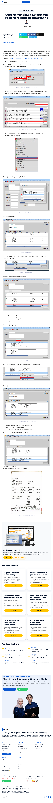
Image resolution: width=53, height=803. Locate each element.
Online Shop (21, 754)
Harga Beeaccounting (6, 744)
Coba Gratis (8, 557)
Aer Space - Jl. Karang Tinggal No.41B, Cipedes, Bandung (16, 788)
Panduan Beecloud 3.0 (6, 763)
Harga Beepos (5, 748)
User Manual (4, 766)
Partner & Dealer (22, 766)
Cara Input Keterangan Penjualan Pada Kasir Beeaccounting (25, 58)
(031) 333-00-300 (39, 777)
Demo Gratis (26, 2)
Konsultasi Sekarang (10, 689)
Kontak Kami (21, 763)
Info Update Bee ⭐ (6, 770)
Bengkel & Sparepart (23, 752)
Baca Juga (13, 585)
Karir (19, 761)
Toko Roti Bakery (39, 744)
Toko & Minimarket (22, 748)
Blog (3, 759)
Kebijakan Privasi (22, 768)
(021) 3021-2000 (30, 777)
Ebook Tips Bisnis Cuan (7, 768)
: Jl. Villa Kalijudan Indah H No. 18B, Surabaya (13, 786)
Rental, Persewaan (39, 752)
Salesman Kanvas (22, 746)
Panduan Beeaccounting (7, 761)
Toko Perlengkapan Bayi (40, 750)
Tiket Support (21, 765)
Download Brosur (6, 753)
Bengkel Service (38, 746)
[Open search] (50, 2)
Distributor (20, 744)
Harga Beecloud (5, 746)
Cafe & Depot (21, 750)
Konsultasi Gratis (19, 557)
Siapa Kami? (21, 759)
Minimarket (37, 748)
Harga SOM (4, 750)
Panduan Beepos (5, 765)
